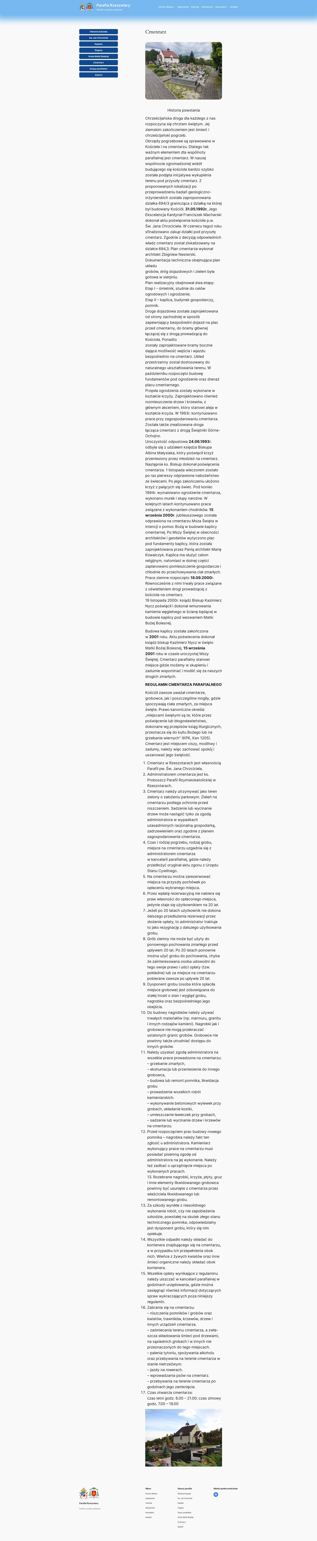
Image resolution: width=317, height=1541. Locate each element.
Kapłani (99, 44)
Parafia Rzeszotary (113, 5)
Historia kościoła (98, 31)
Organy (98, 50)
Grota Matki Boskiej (98, 56)
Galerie (98, 75)
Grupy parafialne (98, 69)
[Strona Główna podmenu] (174, 7)
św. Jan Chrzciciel (98, 38)
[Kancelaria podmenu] (227, 7)
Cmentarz (98, 62)
